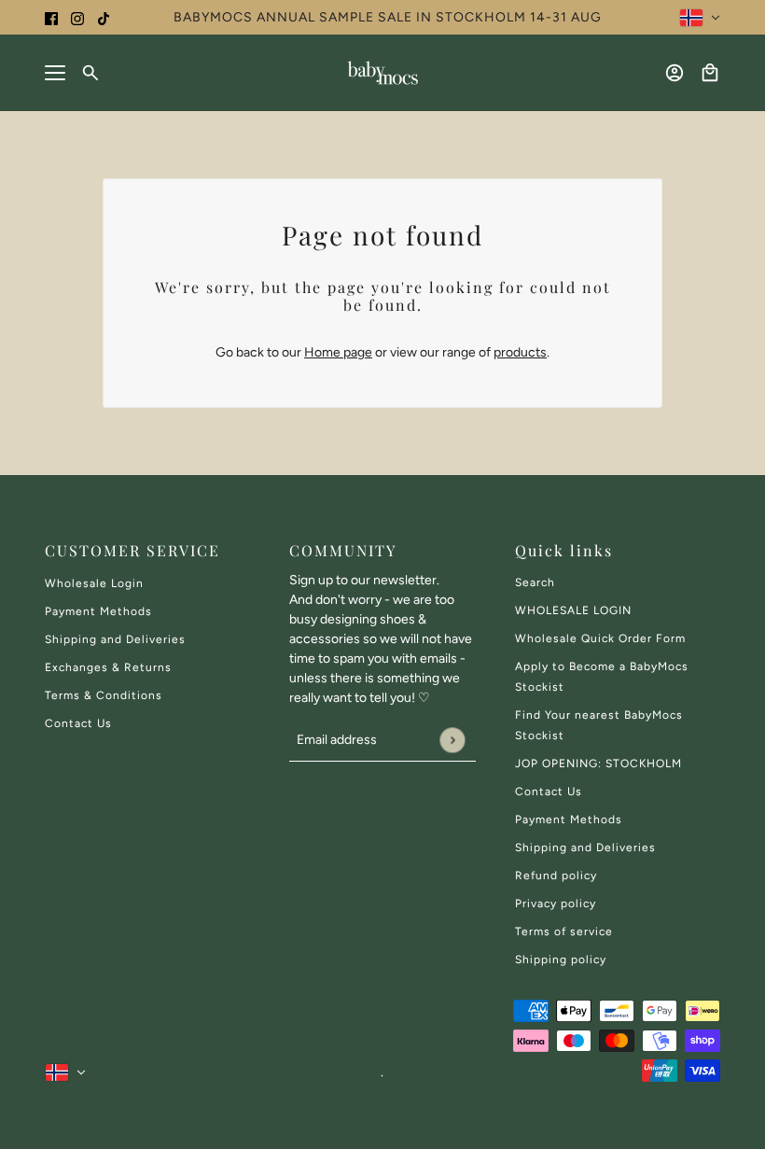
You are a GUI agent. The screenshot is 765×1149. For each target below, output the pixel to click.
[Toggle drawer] (55, 72)
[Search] (90, 73)
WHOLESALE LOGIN (573, 610)
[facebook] (51, 17)
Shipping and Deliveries (115, 639)
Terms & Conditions (103, 695)
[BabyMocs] (382, 72)
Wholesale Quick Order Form (600, 638)
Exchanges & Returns (108, 667)
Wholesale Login (94, 583)
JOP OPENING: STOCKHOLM (598, 763)
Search (535, 582)
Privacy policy (555, 903)
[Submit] (452, 739)
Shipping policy (560, 959)
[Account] (674, 73)
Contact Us (78, 723)
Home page (338, 352)
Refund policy (556, 875)
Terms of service (564, 931)
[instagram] (77, 17)
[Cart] (710, 73)
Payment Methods (98, 611)
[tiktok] (104, 17)
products (520, 352)
